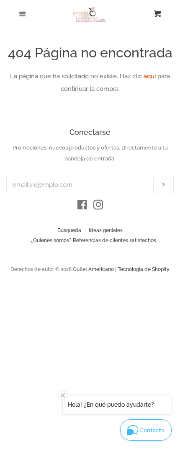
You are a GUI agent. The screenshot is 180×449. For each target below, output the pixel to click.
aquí (150, 76)
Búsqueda (69, 230)
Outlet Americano (93, 269)
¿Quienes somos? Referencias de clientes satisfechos (93, 240)
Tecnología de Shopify (144, 269)
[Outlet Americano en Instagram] (98, 206)
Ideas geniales (106, 230)
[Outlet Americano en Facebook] (82, 206)
